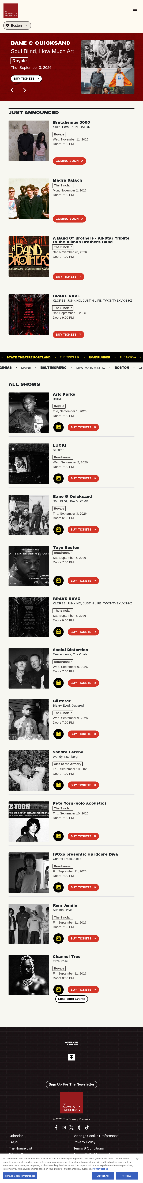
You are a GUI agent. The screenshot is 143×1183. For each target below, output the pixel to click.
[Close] (137, 1159)
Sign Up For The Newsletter (71, 1084)
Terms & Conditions (88, 1148)
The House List (20, 1148)
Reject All (127, 1176)
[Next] (24, 90)
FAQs (13, 1142)
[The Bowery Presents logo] (10, 10)
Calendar (16, 1136)
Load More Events (71, 999)
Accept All (102, 1176)
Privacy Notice (100, 1169)
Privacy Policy (84, 1142)
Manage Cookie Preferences (20, 1176)
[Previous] (12, 90)
